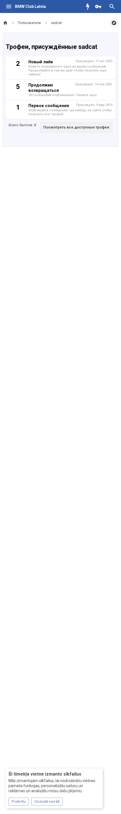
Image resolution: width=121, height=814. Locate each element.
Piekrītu (19, 801)
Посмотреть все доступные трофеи (76, 127)
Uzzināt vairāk (47, 801)
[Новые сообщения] (89, 6)
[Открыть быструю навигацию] (114, 23)
